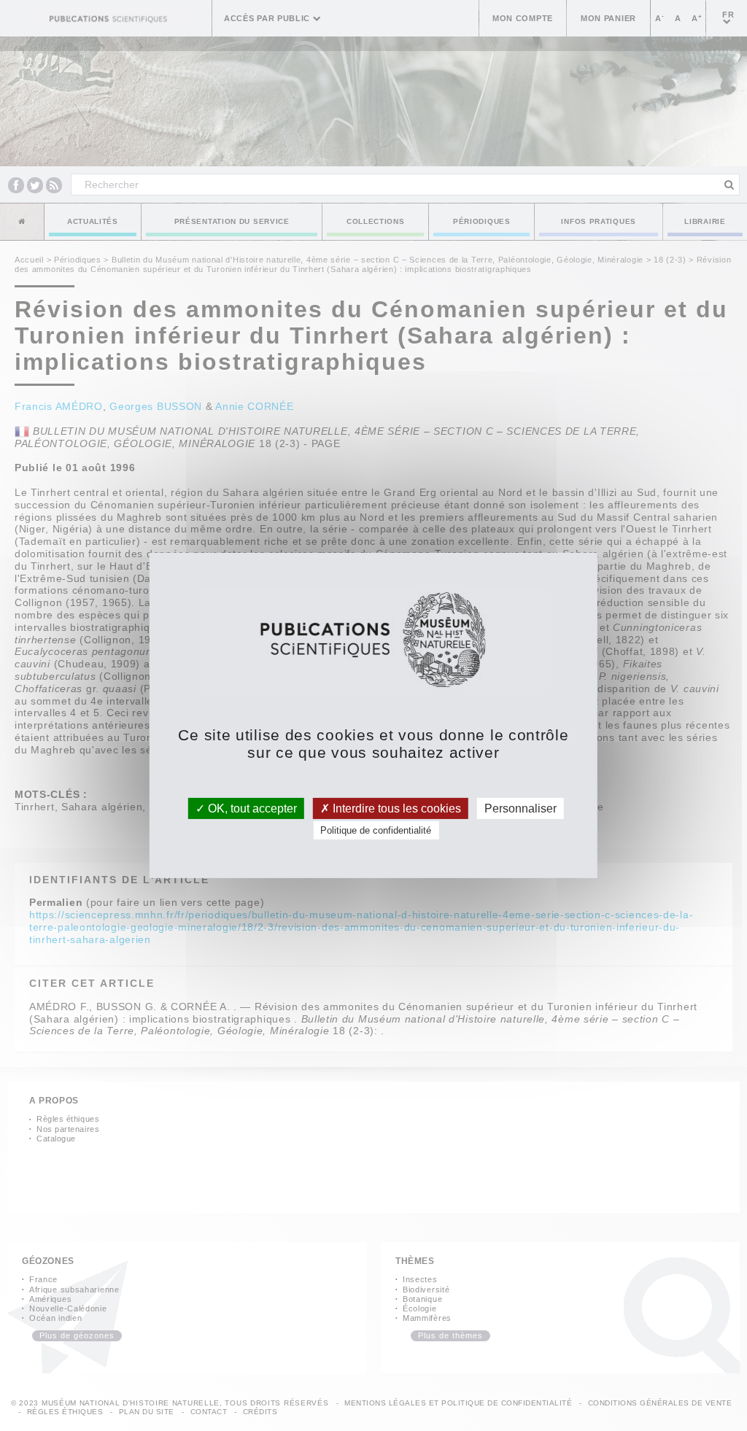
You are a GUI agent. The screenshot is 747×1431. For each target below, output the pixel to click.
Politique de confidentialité (375, 830)
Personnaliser (520, 808)
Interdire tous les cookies (395, 808)
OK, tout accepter (251, 808)
